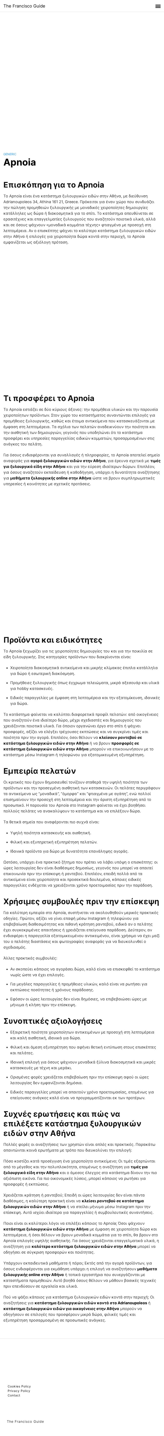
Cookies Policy (19, 1386)
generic (9, 154)
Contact (14, 1395)
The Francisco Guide (24, 6)
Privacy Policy (19, 1391)
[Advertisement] (82, 78)
